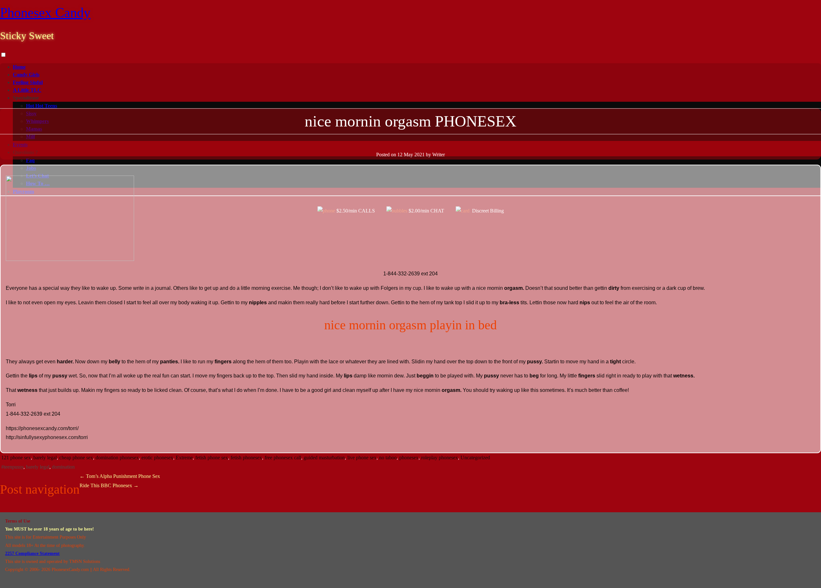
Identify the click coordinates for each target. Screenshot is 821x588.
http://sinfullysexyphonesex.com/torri (47, 437)
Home (19, 67)
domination (63, 467)
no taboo (388, 457)
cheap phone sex (76, 457)
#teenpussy (12, 467)
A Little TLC (27, 90)
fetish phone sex (211, 457)
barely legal (45, 457)
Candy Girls (26, 74)
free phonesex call (283, 457)
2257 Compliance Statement (32, 553)
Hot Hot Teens (41, 105)
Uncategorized (475, 457)
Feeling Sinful (28, 82)
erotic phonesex (157, 457)
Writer (438, 154)
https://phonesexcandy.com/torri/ (42, 428)
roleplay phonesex (439, 457)
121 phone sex (16, 457)
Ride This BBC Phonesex (109, 485)
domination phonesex (117, 457)
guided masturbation (324, 457)
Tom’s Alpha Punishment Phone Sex (120, 476)
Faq (30, 160)
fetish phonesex (246, 457)
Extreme (184, 457)
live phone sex (362, 457)
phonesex (409, 457)
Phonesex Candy (45, 12)
